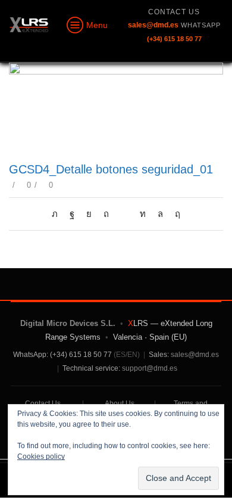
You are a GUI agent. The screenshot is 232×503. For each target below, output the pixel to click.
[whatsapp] (160, 214)
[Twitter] (58, 214)
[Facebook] (72, 214)
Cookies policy (41, 456)
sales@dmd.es (195, 354)
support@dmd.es (149, 368)
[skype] (174, 214)
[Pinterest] (106, 214)
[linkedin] (143, 214)
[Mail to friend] (124, 214)
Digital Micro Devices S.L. (67, 323)
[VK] (89, 214)
